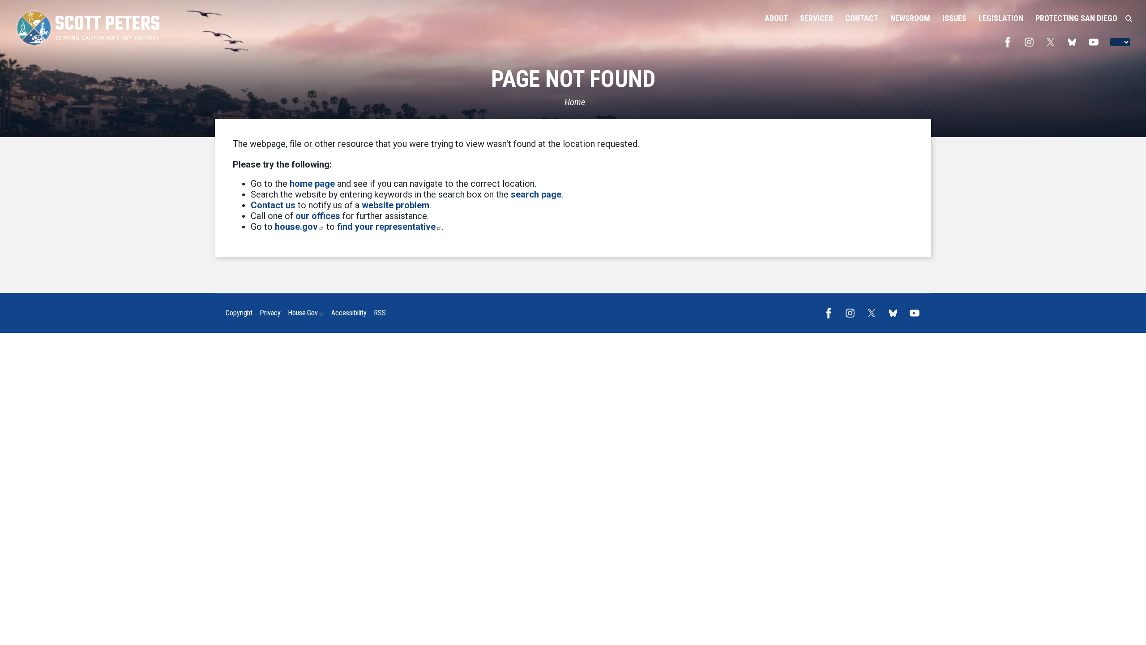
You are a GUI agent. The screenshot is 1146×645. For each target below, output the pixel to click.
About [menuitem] (776, 18)
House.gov (303, 313)
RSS (380, 313)
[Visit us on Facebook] (1010, 42)
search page (536, 194)
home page (312, 183)
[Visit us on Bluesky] (1074, 42)
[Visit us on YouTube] (1096, 42)
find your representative (386, 226)
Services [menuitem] (816, 18)
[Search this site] (1128, 19)
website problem (395, 205)
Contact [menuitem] (861, 18)
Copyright (239, 313)
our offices (317, 216)
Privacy (270, 313)
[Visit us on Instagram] (1031, 42)
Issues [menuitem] (954, 18)
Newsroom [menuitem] (910, 18)
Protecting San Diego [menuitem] (1076, 18)
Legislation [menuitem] (1001, 18)
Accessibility (349, 313)
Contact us (273, 205)
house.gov (296, 226)
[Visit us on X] (1053, 42)
